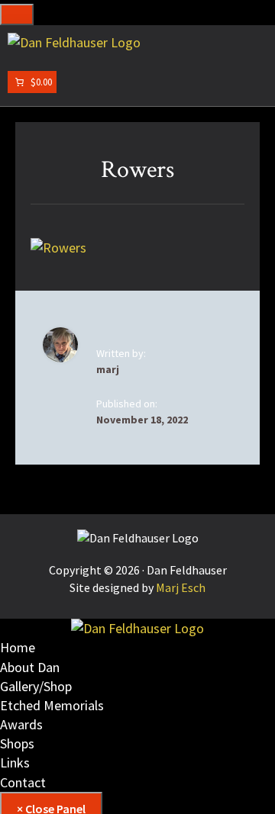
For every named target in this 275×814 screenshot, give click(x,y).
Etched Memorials (52, 705)
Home (17, 647)
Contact (23, 782)
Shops (17, 743)
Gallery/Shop (36, 686)
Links (15, 762)
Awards (21, 724)
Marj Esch (180, 587)
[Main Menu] (17, 14)
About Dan (30, 667)
